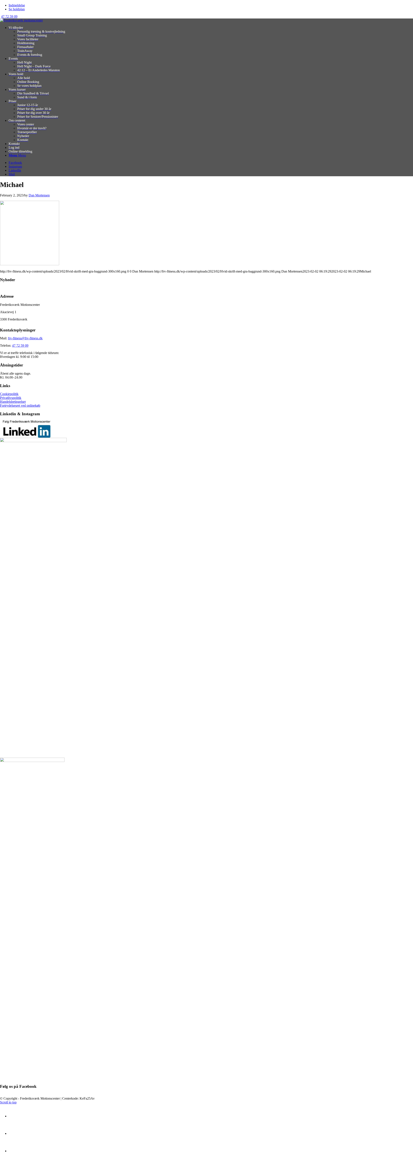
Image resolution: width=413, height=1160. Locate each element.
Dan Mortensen (39, 195)
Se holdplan (17, 9)
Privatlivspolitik (10, 398)
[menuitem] (211, 5)
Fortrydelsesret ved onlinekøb (20, 405)
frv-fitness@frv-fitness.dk (25, 338)
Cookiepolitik (9, 394)
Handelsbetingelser (13, 401)
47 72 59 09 (9, 16)
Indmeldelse (17, 5)
